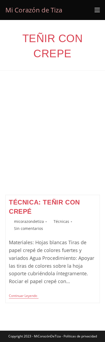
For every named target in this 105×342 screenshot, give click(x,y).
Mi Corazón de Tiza (33, 9)
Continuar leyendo (23, 296)
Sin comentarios (28, 228)
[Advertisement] (52, 139)
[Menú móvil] (97, 10)
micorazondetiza (29, 221)
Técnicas (61, 221)
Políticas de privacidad (80, 336)
